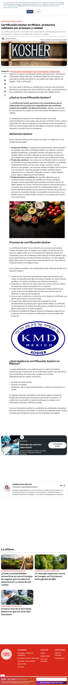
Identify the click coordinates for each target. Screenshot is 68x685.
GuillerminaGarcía (10, 38)
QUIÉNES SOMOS (45, 656)
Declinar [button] (38, 11)
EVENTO (43, 653)
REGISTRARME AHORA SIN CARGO (51, 683)
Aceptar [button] (30, 11)
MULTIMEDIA (21, 667)
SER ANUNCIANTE (60, 658)
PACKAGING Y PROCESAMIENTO (26, 661)
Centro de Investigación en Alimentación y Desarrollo (35, 71)
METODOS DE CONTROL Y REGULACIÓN (28, 658)
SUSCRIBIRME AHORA (57, 445)
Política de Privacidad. (12, 7)
